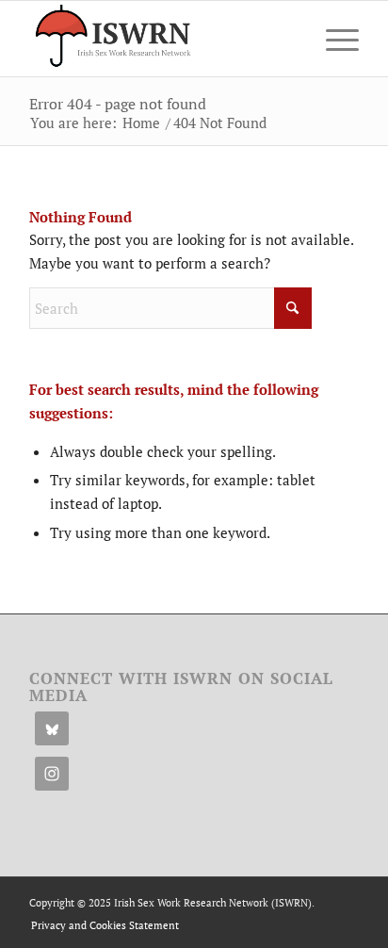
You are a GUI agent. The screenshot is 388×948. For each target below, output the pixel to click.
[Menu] (333, 38)
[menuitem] (333, 38)
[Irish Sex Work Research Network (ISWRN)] (161, 38)
